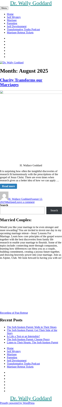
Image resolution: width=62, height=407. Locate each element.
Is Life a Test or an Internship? (23, 336)
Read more (8, 186)
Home (10, 14)
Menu (4, 8)
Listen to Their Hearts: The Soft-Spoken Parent (32, 342)
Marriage (12, 20)
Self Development (16, 26)
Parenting (12, 23)
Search (4, 205)
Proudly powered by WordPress (17, 403)
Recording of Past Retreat (14, 312)
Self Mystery (14, 17)
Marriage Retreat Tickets (20, 32)
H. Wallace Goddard (19, 199)
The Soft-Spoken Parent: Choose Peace (28, 339)
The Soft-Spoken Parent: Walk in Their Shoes (32, 327)
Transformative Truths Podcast (23, 29)
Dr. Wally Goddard (31, 3)
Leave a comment (25, 202)
